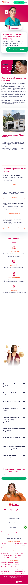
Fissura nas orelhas (6, 548)
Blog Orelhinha (5, 557)
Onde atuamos (4, 553)
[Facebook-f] (23, 510)
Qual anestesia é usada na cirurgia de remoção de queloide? (11, 420)
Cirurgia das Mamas (20, 571)
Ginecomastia (18, 567)
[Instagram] (11, 510)
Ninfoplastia (4, 569)
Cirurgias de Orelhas (6, 555)
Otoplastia (3, 543)
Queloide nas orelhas (20, 545)
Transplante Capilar (19, 569)
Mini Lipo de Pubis (5, 571)
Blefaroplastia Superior (7, 562)
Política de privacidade (14, 534)
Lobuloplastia (18, 548)
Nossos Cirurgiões (19, 557)
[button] (26, 2)
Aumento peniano (19, 573)
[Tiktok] (17, 510)
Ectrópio (17, 564)
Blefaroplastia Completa (7, 567)
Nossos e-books (19, 553)
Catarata (17, 562)
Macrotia (3, 545)
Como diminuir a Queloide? (11, 402)
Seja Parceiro (18, 555)
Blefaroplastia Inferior (6, 564)
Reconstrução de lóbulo (21, 543)
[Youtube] (5, 510)
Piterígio (3, 573)
